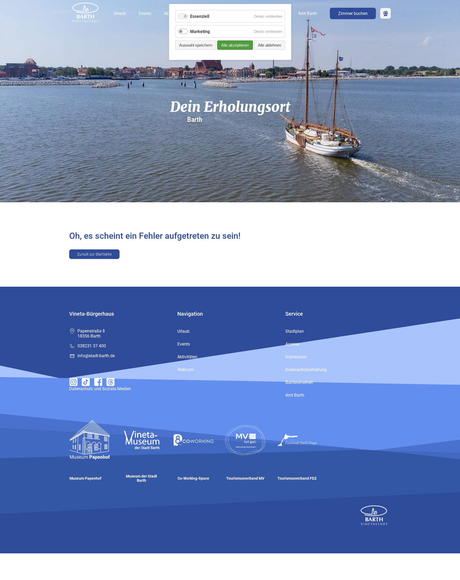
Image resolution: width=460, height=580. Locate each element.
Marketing (200, 31)
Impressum (295, 356)
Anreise (292, 344)
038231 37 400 (91, 345)
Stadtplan (294, 331)
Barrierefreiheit (299, 382)
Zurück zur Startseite (94, 254)
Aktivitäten (187, 356)
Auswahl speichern (195, 45)
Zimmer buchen (353, 13)
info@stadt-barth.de (96, 355)
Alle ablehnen (269, 45)
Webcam (385, 13)
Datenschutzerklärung (306, 369)
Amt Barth (307, 13)
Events (145, 13)
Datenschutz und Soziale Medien (100, 388)
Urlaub (120, 13)
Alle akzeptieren (235, 45)
